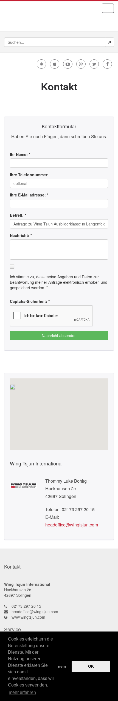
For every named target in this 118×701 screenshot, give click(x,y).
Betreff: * (18, 215)
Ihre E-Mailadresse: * (29, 195)
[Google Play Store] (41, 64)
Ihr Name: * (20, 154)
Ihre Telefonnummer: (29, 174)
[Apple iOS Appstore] (54, 64)
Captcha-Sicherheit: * (30, 301)
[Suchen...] (109, 42)
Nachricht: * (21, 235)
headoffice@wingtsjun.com (71, 525)
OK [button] (91, 666)
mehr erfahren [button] (22, 692)
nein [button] (62, 666)
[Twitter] (94, 64)
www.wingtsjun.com (28, 617)
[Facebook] (107, 64)
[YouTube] (67, 64)
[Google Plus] (81, 64)
